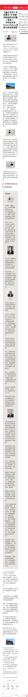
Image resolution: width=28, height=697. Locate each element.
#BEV (20, 19)
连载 (26, 7)
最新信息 (9, 7)
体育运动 (9, 10)
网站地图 (11, 696)
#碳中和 (25, 19)
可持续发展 (16, 10)
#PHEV (21, 22)
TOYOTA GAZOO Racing (11, 694)
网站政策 (10, 696)
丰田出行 (6, 694)
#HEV (25, 22)
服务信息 (1, 696)
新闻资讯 (21, 7)
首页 (5, 7)
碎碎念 (21, 10)
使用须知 (9, 696)
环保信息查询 (6, 696)
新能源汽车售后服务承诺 (3, 696)
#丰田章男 (21, 16)
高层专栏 (15, 7)
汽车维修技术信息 (8, 696)
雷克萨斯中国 (3, 694)
